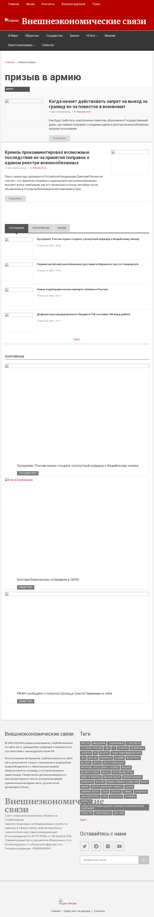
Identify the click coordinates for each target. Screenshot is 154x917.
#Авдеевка (98, 743)
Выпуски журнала (73, 4)
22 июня (123, 748)
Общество (32, 35)
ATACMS (126, 767)
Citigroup (141, 791)
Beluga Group (111, 777)
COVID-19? (86, 813)
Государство (54, 35)
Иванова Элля (84, 112)
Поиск (96, 4)
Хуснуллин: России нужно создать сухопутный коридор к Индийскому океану (88, 239)
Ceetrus (116, 791)
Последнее (18, 227)
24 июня (86, 753)
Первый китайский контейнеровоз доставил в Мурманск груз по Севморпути (88, 264)
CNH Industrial (90, 796)
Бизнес (74, 35)
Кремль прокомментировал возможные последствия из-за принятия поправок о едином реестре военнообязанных (47, 157)
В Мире (13, 35)
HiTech (91, 35)
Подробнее (59, 138)
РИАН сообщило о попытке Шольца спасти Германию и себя (64, 693)
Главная (13, 4)
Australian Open (123, 772)
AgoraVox (106, 758)
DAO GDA (119, 813)
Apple (96, 762)
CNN (104, 796)
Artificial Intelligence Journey (100, 767)
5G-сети (104, 753)
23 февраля (137, 748)
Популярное (40, 227)
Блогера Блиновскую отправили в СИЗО (48, 579)
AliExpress (133, 758)
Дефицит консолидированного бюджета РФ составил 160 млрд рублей (83, 314)
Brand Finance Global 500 (122, 782)
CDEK (105, 791)
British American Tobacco (107, 787)
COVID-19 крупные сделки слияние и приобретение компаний (112, 807)
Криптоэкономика (20, 45)
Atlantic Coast (90, 772)
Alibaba (119, 758)
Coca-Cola (116, 796)
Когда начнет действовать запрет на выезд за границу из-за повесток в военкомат (98, 104)
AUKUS (106, 772)
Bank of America (90, 777)
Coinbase (130, 796)
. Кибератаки (116, 743)
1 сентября (133, 743)
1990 (107, 748)
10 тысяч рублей (91, 748)
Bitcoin (100, 782)
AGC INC (92, 758)
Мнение (110, 35)
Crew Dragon (103, 813)
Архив (30, 4)
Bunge (129, 787)
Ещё (76, 339)
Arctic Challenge (113, 762)
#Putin (85, 743)
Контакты (48, 4)
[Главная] (12, 20)
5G (95, 753)
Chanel (128, 791)
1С (113, 748)
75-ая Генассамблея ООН (126, 753)
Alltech (85, 762)
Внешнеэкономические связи (84, 21)
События (48, 45)
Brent (144, 782)
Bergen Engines (132, 777)
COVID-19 (86, 801)
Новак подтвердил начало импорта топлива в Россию (72, 289)
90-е (83, 758)
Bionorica (87, 782)
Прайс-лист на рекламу (77, 911)
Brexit (85, 787)
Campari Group (90, 791)
